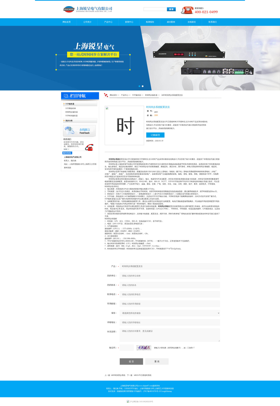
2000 (156, 115)
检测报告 (150, 22)
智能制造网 (121, 391)
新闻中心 (129, 22)
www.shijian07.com (145, 386)
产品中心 (108, 22)
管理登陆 (129, 391)
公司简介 (87, 22)
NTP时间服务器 (71, 116)
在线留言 (192, 22)
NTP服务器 (69, 104)
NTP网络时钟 (70, 108)
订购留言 (155, 135)
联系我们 (213, 22)
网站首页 (67, 22)
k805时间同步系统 (118, 375)
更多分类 (68, 121)
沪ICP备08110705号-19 (152, 391)
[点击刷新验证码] (143, 347)
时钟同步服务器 (71, 112)
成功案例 (171, 22)
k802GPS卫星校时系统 (142, 375)
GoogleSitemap (166, 391)
